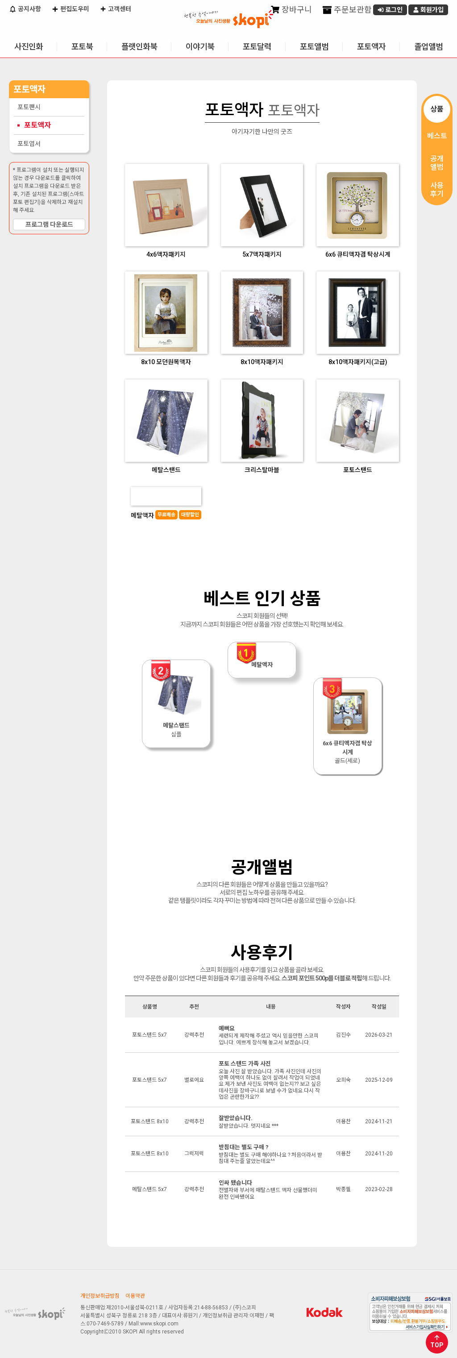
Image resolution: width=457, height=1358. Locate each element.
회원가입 (431, 9)
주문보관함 (352, 9)
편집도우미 (74, 8)
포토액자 (371, 46)
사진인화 (28, 46)
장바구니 (296, 9)
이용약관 (135, 1296)
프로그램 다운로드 (49, 224)
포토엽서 (29, 143)
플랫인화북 (139, 46)
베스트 (437, 136)
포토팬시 (29, 107)
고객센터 (119, 8)
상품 (437, 109)
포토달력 (257, 46)
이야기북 (200, 46)
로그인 (393, 9)
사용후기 (437, 189)
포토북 (82, 46)
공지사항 (29, 8)
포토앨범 (314, 46)
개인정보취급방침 (100, 1296)
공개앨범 (437, 162)
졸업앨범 (428, 46)
